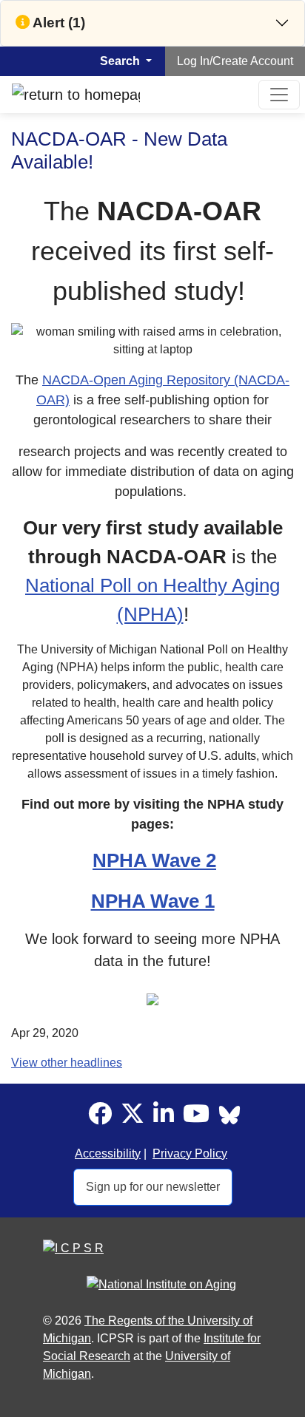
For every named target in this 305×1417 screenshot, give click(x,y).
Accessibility (108, 1153)
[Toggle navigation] (279, 94)
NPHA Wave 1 (153, 901)
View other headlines (66, 1062)
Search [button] (121, 61)
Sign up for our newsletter (153, 1186)
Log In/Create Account (235, 61)
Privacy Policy (189, 1153)
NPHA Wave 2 (154, 860)
